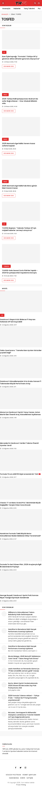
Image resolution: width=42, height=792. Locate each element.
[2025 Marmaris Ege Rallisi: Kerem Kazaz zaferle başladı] (21, 126)
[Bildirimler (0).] (38, 3)
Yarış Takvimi (29, 8)
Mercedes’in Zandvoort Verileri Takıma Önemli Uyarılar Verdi (19, 444)
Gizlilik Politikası (13, 775)
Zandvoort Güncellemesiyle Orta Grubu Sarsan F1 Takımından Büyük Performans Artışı (20, 382)
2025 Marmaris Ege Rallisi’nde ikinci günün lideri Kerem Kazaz (19, 187)
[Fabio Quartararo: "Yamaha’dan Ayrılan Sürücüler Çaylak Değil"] (21, 336)
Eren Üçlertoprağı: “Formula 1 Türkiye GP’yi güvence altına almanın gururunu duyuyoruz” (21, 57)
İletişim (30, 778)
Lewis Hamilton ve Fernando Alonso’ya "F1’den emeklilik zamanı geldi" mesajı (23, 670)
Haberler (17, 8)
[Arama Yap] (35, 3)
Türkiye (6, 266)
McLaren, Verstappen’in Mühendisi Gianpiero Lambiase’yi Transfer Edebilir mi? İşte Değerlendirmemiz (24, 714)
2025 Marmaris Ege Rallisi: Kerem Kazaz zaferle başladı (18, 144)
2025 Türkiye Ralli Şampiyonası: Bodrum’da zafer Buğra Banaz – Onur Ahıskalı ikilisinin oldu (20, 101)
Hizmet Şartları (29, 775)
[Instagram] (25, 768)
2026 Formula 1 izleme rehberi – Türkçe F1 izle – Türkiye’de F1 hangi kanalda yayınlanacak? (23, 697)
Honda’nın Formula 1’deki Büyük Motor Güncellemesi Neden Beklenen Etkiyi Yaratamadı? (20, 534)
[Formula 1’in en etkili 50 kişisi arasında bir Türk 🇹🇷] (21, 460)
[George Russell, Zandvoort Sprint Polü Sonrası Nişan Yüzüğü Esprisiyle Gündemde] (21, 581)
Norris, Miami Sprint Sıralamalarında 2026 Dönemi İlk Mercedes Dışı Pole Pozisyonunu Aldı (23, 685)
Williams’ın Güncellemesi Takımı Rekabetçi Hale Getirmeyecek (21, 613)
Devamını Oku (9, 66)
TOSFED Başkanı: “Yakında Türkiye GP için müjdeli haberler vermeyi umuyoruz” (19, 229)
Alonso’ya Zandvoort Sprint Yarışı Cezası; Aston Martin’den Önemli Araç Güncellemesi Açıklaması (20, 413)
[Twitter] (20, 768)
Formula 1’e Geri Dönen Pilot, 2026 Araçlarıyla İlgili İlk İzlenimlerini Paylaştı (20, 565)
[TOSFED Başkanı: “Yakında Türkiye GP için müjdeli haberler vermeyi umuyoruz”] (21, 211)
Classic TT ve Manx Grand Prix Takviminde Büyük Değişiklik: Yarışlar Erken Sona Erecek (20, 504)
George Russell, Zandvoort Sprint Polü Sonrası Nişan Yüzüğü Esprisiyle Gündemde (19, 596)
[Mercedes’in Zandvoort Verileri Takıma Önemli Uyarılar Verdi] (21, 429)
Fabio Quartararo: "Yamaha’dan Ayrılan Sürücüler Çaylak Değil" (21, 351)
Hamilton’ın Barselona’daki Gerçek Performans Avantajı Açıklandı (22, 630)
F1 (4, 52)
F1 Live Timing (21, 785)
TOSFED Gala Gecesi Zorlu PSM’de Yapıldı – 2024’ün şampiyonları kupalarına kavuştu (20, 271)
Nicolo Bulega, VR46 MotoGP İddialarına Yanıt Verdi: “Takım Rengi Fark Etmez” (24, 657)
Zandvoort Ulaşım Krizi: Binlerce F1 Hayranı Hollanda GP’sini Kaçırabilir (17, 320)
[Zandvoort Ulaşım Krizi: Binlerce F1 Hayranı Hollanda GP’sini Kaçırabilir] (21, 301)
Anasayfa (6, 8)
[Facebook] (16, 768)
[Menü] (3, 3)
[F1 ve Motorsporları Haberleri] (21, 3)
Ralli (5, 95)
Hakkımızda (14, 778)
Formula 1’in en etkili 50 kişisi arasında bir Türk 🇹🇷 (20, 474)
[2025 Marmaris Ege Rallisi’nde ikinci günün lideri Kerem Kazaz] (21, 168)
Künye (22, 778)
